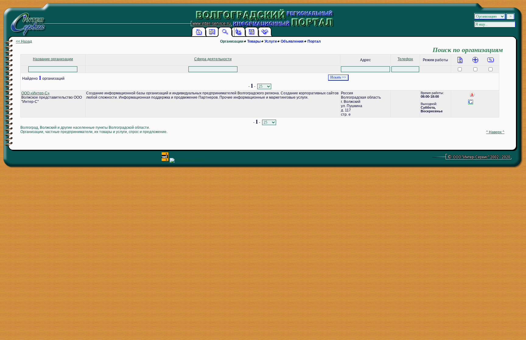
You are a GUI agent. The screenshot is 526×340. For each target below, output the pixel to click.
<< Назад (24, 41)
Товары (254, 41)
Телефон (405, 59)
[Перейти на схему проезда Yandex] (472, 96)
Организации (231, 41)
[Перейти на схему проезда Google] (470, 104)
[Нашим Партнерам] (264, 35)
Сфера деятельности (213, 59)
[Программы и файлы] (251, 35)
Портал (314, 41)
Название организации (53, 59)
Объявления (292, 41)
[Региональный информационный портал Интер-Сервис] (27, 21)
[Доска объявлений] (212, 35)
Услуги (271, 41)
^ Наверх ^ (495, 132)
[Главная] (199, 35)
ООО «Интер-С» (35, 93)
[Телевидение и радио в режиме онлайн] (238, 35)
